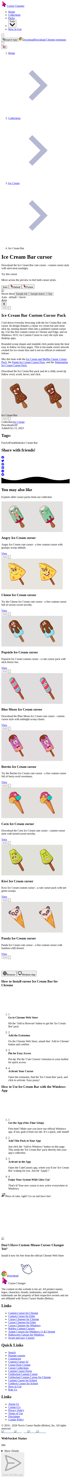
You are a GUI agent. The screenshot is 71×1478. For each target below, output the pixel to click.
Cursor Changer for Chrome (23, 1319)
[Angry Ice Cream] (32, 531)
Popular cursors (16, 1355)
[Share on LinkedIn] (35, 468)
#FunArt (17, 1240)
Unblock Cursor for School (23, 1383)
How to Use (15, 29)
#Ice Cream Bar (45, 1240)
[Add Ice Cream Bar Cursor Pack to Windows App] (9, 308)
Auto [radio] (5, 287)
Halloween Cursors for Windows (26, 1334)
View (4, 553)
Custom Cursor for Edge (21, 1316)
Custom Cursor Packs (20, 1371)
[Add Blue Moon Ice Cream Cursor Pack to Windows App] (9, 728)
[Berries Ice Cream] (32, 760)
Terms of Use (15, 1413)
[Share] (3, 304)
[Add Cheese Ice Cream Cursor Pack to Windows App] (9, 614)
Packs (11, 18)
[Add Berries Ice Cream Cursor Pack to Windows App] (9, 785)
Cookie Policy (16, 1419)
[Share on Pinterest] (35, 464)
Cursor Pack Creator (19, 1364)
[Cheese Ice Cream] (32, 588)
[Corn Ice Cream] (32, 817)
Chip (50, 294)
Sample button (37, 294)
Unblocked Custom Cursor (23, 1374)
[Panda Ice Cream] (32, 931)
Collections (14, 14)
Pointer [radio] (29, 287)
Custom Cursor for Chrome (23, 1313)
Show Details (11, 1450)
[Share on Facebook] (35, 457)
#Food (25, 1240)
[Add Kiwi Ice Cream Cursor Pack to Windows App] (9, 900)
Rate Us (12, 1389)
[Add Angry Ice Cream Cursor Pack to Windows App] (9, 557)
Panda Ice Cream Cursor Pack (28, 362)
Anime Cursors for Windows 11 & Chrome (31, 1331)
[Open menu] (2, 35)
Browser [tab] (11, 974)
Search (12, 1352)
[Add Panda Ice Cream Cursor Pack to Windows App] (9, 957)
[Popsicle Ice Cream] (32, 645)
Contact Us (14, 1407)
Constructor (14, 1358)
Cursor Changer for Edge (22, 1322)
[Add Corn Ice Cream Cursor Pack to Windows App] (9, 843)
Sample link (22, 294)
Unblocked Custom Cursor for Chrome (29, 1377)
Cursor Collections (18, 1367)
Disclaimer (14, 1416)
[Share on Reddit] (35, 475)
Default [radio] (16, 287)
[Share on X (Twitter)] (35, 461)
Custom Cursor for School (22, 1380)
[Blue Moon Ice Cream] (32, 702)
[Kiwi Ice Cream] (32, 874)
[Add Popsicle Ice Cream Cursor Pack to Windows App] (9, 671)
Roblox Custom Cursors (21, 1328)
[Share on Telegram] (35, 471)
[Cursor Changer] (4, 5)
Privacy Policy (16, 1410)
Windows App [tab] (28, 974)
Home (11, 11)
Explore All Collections (14, 1225)
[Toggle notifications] (2, 43)
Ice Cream (18, 421)
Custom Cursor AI (18, 1361)
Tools (12, 21)
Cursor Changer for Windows (24, 1325)
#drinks (33, 1240)
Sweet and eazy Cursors (21, 1337)
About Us (13, 1404)
